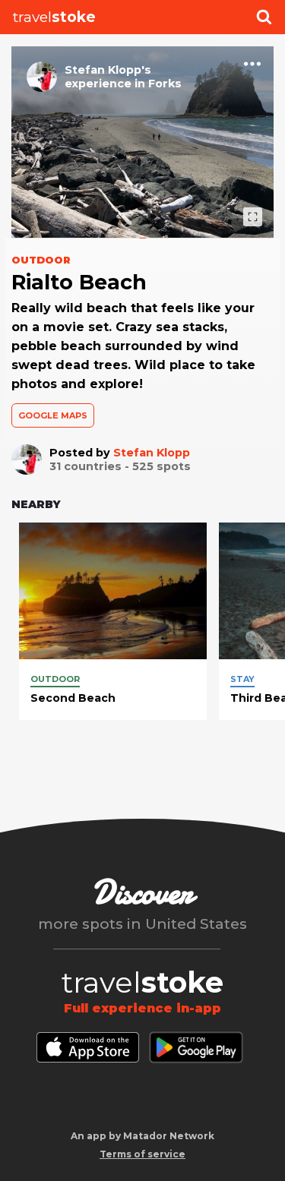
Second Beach (73, 698)
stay (242, 679)
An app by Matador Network (142, 1136)
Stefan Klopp (151, 452)
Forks (165, 83)
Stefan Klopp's (108, 70)
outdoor (55, 679)
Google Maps (52, 415)
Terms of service (142, 1154)
